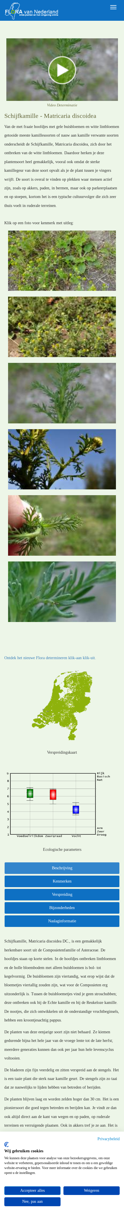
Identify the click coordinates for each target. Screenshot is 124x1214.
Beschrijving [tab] (62, 868)
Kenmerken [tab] (62, 881)
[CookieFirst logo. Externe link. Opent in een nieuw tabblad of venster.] (6, 1144)
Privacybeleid (108, 1139)
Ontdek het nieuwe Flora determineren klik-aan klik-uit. (50, 658)
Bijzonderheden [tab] (62, 908)
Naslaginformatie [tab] (62, 921)
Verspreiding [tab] (62, 894)
